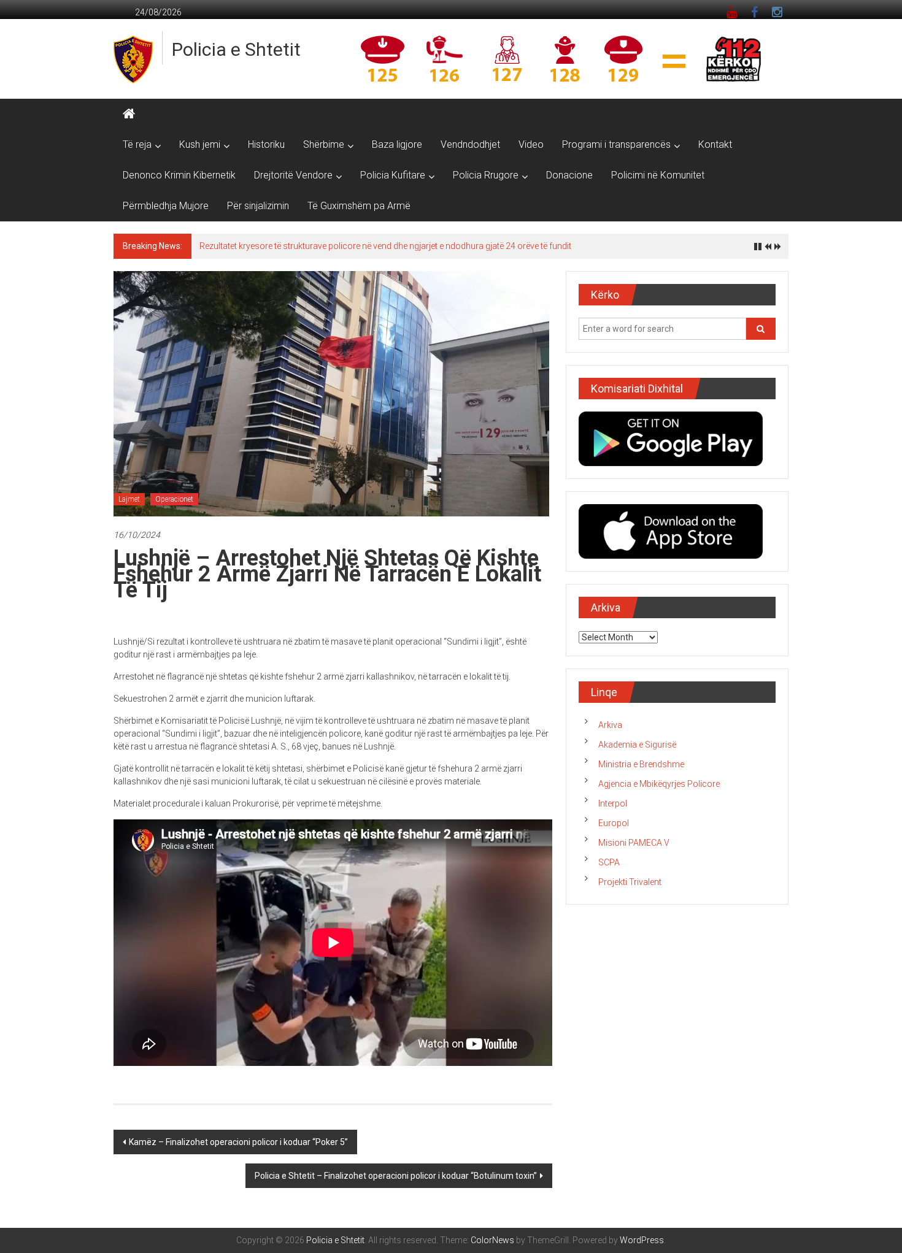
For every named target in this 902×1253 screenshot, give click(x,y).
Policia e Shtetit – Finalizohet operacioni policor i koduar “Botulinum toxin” (396, 1176)
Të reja (137, 144)
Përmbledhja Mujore (166, 206)
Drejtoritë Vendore (293, 175)
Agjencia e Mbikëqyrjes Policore (659, 784)
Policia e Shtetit (236, 49)
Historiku (266, 144)
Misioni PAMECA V (633, 843)
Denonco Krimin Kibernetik (179, 175)
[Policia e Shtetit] (129, 114)
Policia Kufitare (392, 175)
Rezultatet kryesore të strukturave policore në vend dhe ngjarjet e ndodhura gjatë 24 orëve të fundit (385, 246)
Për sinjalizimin (258, 206)
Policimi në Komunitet (657, 175)
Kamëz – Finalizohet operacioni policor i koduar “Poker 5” (238, 1142)
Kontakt (715, 144)
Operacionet (174, 499)
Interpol (612, 803)
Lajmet (129, 499)
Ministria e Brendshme (641, 764)
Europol (613, 823)
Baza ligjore (397, 144)
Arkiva (610, 725)
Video (531, 144)
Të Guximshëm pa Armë (359, 206)
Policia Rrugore (485, 175)
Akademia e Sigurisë (637, 744)
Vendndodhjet (470, 144)
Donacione (569, 175)
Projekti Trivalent (629, 882)
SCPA (609, 862)
